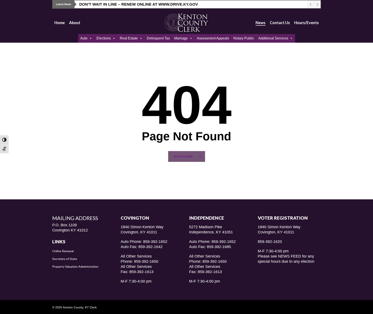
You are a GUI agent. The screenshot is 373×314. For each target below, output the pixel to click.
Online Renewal (63, 251)
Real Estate (129, 38)
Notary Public (243, 38)
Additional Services (273, 38)
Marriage (181, 38)
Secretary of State (64, 259)
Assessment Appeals (213, 38)
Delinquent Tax (158, 38)
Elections (103, 38)
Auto (83, 38)
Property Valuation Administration (75, 266)
